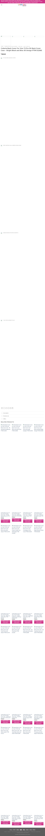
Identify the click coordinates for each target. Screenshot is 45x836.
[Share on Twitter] (6, 408)
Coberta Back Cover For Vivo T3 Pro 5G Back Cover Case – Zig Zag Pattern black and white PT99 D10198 (16, 817)
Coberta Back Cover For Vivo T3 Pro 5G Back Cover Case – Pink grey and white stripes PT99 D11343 (38, 817)
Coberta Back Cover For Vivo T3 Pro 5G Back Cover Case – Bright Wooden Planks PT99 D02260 (38, 615)
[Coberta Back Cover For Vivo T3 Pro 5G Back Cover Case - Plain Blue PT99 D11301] (17, 669)
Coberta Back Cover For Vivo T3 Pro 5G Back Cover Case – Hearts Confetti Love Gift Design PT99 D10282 (16, 615)
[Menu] (1, 4)
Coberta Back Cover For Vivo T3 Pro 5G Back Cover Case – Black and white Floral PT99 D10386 (17, 514)
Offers (4, 418)
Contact (9, 831)
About (5, 831)
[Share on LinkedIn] (12, 408)
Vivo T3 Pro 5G (26, 46)
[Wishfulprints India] (22, 4)
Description (5, 413)
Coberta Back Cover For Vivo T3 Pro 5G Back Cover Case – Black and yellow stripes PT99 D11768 (5, 615)
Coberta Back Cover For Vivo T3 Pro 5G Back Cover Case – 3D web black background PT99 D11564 (5, 515)
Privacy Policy (27, 831)
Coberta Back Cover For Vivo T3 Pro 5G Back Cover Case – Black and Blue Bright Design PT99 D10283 (38, 515)
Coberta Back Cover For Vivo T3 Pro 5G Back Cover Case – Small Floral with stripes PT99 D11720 (6, 716)
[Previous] (3, 20)
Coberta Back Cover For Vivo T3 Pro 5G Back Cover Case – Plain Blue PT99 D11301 (16, 716)
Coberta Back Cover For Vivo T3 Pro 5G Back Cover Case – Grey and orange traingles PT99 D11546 (27, 515)
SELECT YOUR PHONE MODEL (5, 521)
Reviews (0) (6, 416)
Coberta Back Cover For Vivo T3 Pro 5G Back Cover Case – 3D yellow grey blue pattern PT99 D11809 (27, 716)
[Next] (42, 20)
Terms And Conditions (35, 831)
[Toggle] (2, 413)
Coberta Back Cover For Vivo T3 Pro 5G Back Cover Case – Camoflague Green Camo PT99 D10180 (28, 615)
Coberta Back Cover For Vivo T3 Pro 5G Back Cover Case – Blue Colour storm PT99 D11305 (28, 817)
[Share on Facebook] (4, 408)
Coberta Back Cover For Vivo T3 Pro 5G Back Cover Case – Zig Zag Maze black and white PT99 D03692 (38, 716)
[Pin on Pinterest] (10, 408)
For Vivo (20, 46)
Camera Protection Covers (11, 46)
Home (2, 46)
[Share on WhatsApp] (2, 408)
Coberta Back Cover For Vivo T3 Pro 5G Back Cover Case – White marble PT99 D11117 (5, 817)
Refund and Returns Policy (18, 831)
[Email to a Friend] (8, 408)
